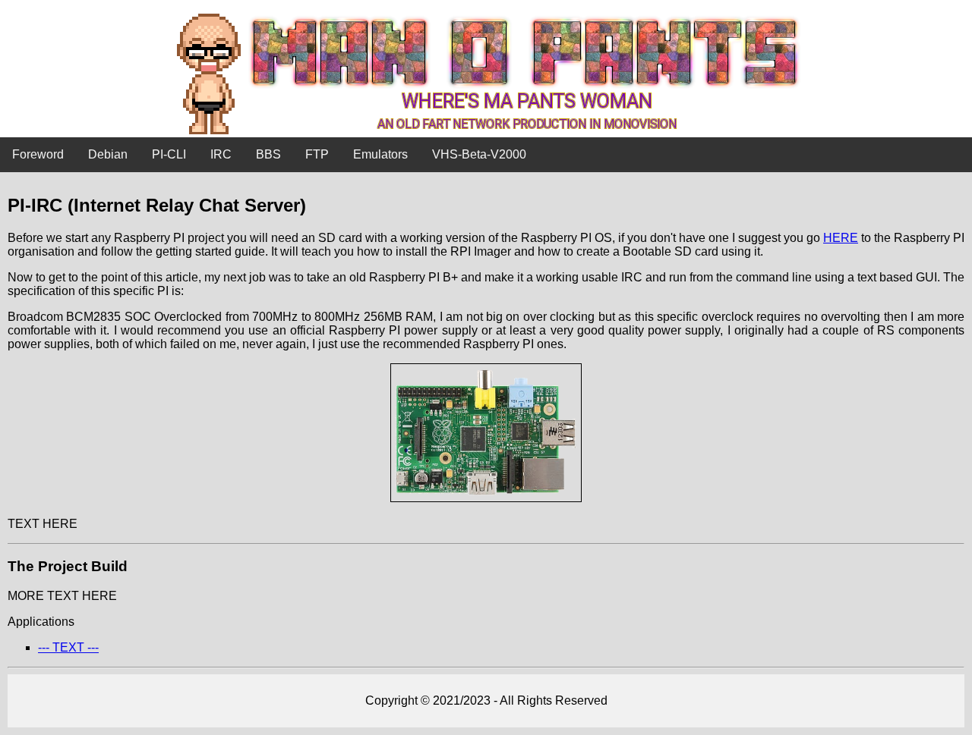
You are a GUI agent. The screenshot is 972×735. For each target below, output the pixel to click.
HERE (840, 237)
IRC (221, 154)
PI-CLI (169, 154)
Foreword (38, 154)
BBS (268, 154)
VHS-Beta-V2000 (479, 154)
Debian (108, 154)
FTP (317, 154)
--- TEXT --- (68, 647)
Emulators (380, 154)
